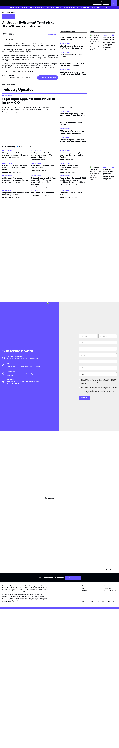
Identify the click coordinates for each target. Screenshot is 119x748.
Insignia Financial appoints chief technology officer (15, 194)
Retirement (85, 7)
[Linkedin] (6, 39)
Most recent (22, 147)
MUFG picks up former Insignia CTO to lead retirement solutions (72, 167)
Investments (12, 7)
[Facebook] (4, 39)
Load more (44, 203)
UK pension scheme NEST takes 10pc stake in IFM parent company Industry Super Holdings (44, 181)
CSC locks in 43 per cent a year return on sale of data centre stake (15, 167)
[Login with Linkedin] (47, 77)
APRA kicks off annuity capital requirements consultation (72, 64)
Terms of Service (91, 602)
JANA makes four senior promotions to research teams (15, 179)
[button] (114, 3)
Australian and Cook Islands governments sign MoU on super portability (42, 155)
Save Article (52, 34)
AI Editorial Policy (112, 602)
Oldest (31, 147)
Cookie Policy (102, 602)
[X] (9, 39)
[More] (12, 39)
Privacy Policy (81, 602)
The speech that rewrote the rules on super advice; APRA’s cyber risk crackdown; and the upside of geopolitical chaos (109, 43)
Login (106, 3)
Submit (84, 398)
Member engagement (71, 7)
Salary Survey (96, 7)
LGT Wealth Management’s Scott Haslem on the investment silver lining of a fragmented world (108, 175)
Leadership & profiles (54, 7)
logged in (14, 77)
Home (3, 12)
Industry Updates (36, 7)
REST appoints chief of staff (42, 193)
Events (106, 7)
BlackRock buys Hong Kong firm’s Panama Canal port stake (72, 47)
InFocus (24, 7)
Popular (39, 147)
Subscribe (97, 3)
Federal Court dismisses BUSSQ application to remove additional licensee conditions (73, 180)
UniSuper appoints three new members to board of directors (73, 73)
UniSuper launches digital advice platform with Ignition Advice (72, 155)
